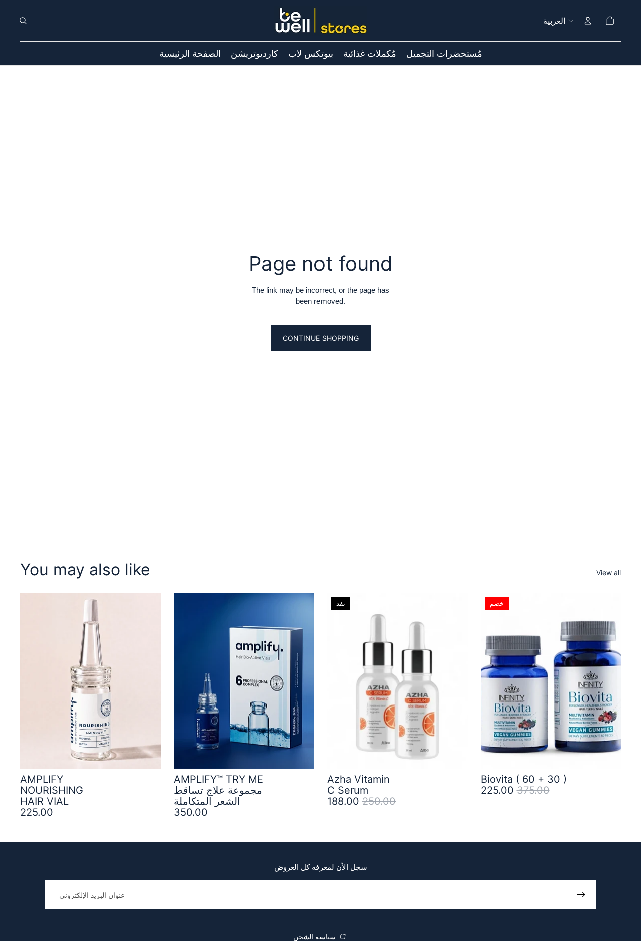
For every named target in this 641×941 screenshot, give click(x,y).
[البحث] (23, 21)
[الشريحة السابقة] (496, 680)
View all (608, 572)
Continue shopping (321, 338)
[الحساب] (588, 21)
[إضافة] (145, 753)
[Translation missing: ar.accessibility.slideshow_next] (606, 680)
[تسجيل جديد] (581, 894)
